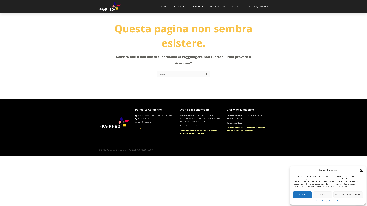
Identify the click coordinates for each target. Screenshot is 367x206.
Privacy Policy (334, 201)
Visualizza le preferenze (348, 194)
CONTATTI (236, 6)
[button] (361, 170)
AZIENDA (178, 6)
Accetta (302, 194)
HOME (163, 6)
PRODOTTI (195, 6)
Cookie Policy (321, 201)
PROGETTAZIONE (217, 6)
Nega (322, 194)
